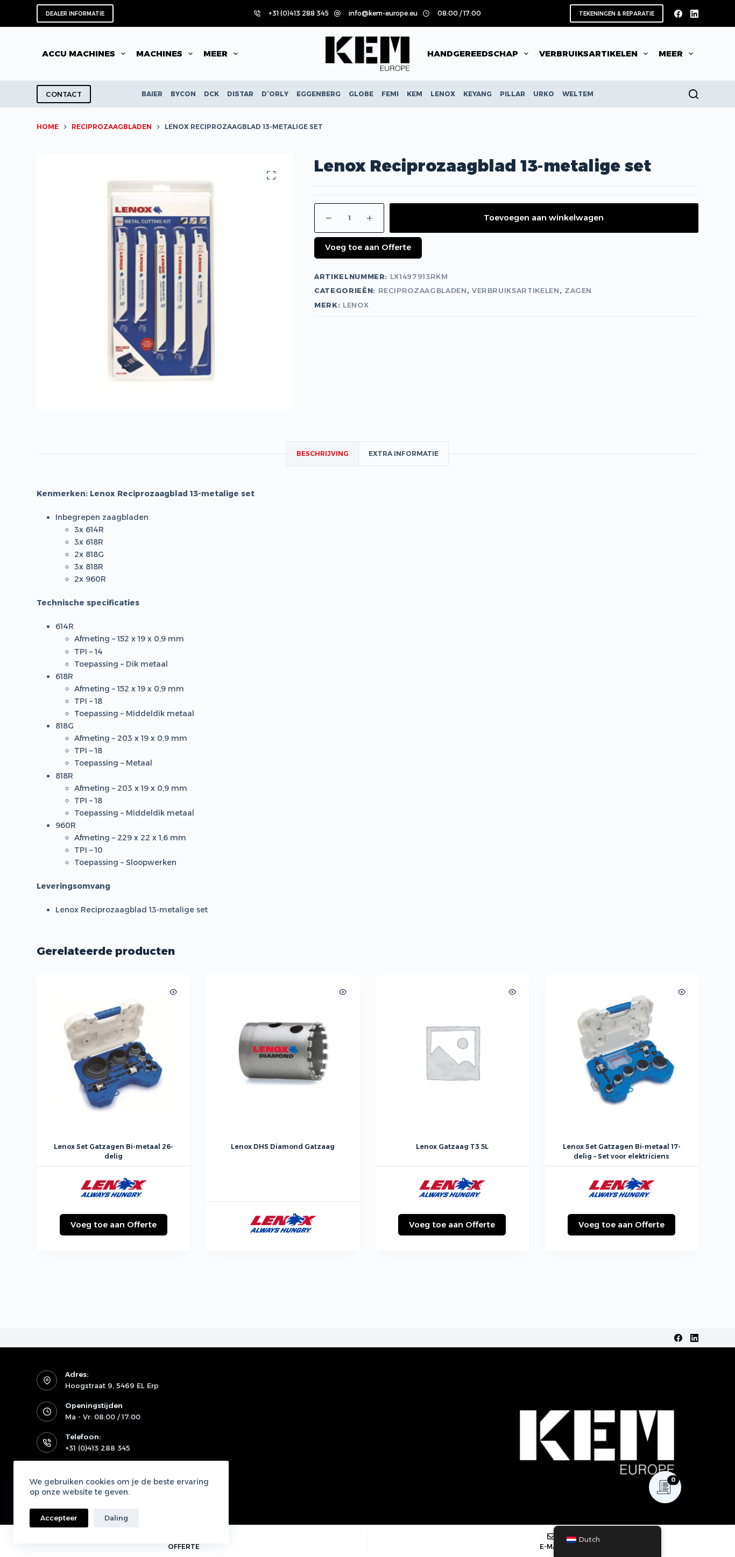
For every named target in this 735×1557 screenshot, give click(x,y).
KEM (414, 94)
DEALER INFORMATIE (75, 13)
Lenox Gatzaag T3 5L (452, 1146)
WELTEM (577, 94)
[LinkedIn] (694, 14)
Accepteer (58, 1517)
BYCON (183, 94)
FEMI (390, 94)
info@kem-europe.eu (383, 13)
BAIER (152, 94)
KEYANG (477, 94)
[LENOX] (113, 1188)
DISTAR (240, 94)
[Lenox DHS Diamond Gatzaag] (282, 1052)
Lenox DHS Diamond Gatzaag (283, 1146)
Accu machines (78, 53)
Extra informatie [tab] (404, 453)
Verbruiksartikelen (516, 290)
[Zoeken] (693, 94)
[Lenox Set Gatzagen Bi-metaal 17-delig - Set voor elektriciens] (621, 1052)
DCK (211, 94)
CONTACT (64, 94)
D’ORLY (275, 94)
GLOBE (361, 94)
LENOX (442, 94)
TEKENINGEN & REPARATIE (616, 13)
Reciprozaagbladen (422, 290)
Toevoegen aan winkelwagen (544, 217)
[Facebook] (678, 14)
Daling (116, 1517)
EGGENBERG (318, 94)
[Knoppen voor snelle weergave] (173, 992)
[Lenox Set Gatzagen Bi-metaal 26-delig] (113, 1052)
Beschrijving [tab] (322, 453)
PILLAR (512, 94)
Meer (215, 53)
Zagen (578, 290)
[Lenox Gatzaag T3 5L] (452, 1052)
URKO (543, 94)
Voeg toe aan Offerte (368, 247)
